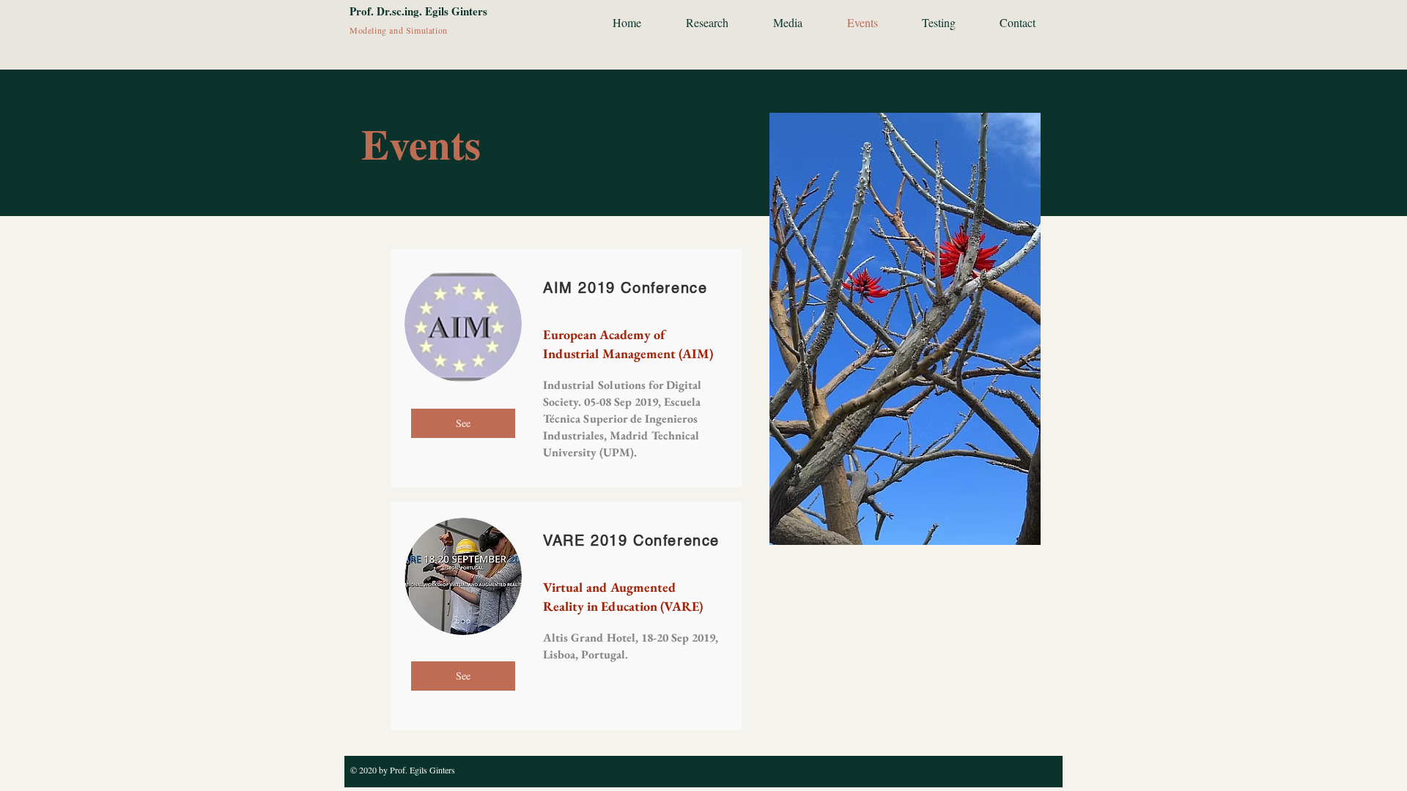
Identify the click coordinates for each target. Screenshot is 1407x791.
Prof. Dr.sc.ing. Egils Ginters (418, 11)
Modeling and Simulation (399, 30)
